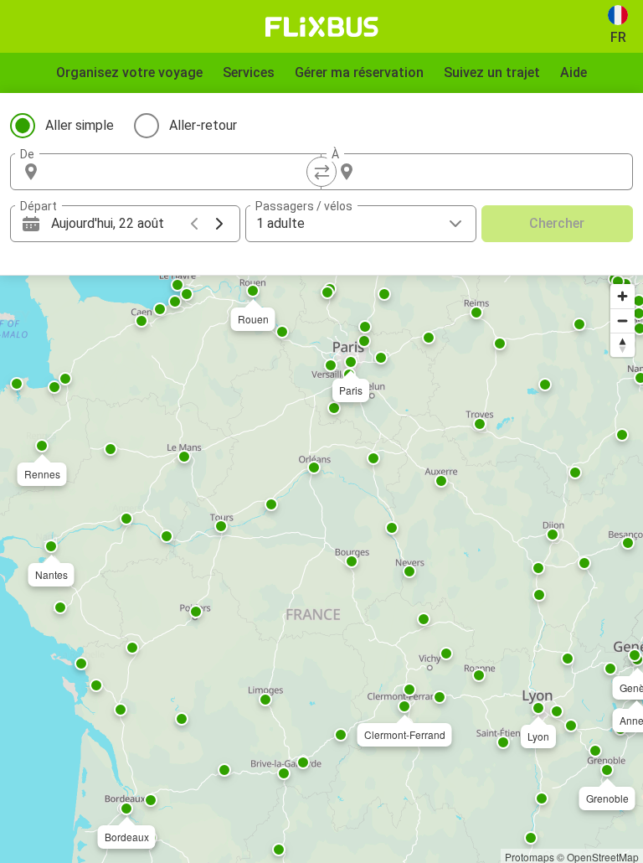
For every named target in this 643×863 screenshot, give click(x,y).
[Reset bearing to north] (622, 345)
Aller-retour (203, 125)
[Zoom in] (622, 296)
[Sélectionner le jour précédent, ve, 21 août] (194, 224)
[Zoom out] (622, 320)
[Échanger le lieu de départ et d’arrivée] (321, 172)
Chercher (556, 223)
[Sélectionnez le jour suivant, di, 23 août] (219, 224)
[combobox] (181, 172)
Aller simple (79, 125)
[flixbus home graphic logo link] (321, 27)
